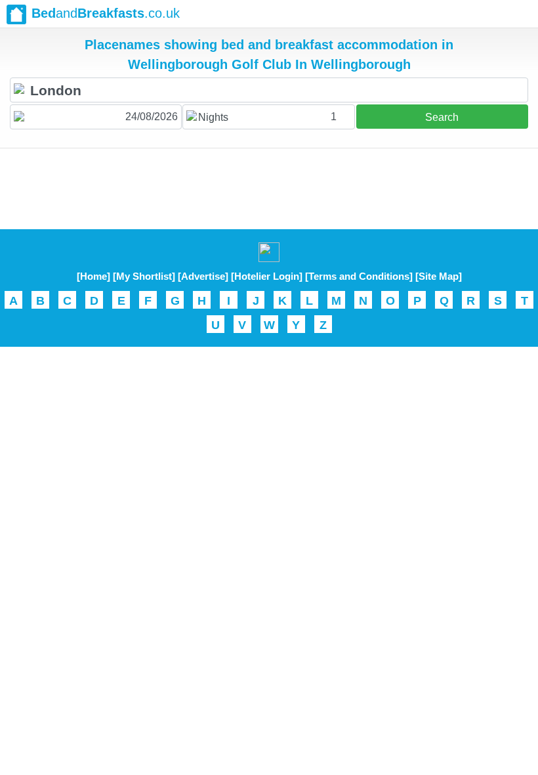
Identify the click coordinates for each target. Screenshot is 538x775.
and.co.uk (105, 13)
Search (442, 117)
